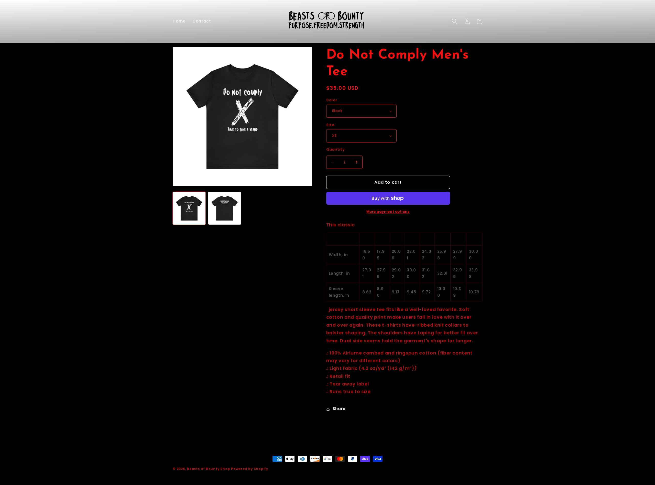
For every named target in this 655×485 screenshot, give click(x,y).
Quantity (335, 149)
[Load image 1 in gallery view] (189, 208)
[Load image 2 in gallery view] (224, 208)
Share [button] (339, 408)
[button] (455, 21)
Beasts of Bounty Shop (208, 469)
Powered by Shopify (249, 469)
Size (330, 124)
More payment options (388, 211)
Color (331, 100)
